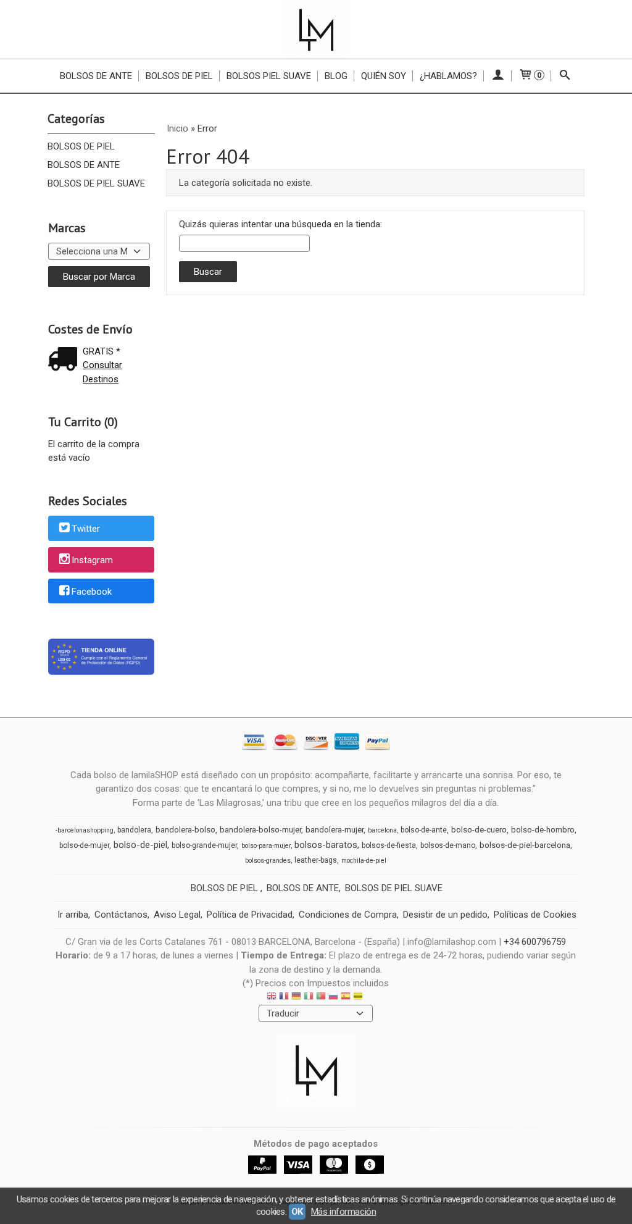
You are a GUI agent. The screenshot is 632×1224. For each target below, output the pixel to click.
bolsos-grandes (268, 861)
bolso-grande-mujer (204, 845)
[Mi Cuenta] (498, 76)
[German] (296, 997)
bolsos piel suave (269, 76)
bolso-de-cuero (479, 829)
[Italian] (309, 997)
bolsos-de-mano (447, 845)
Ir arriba (72, 914)
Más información (343, 1211)
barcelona (382, 830)
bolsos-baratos (325, 844)
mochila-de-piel (363, 861)
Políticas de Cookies (535, 914)
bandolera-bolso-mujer (260, 829)
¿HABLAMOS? (448, 76)
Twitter (86, 529)
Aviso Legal (177, 914)
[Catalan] (359, 997)
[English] (271, 997)
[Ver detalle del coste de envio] (65, 360)
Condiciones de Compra (348, 914)
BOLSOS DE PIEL (81, 146)
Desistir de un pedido (445, 914)
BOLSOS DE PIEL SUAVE (96, 183)
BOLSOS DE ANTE (84, 164)
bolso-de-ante (424, 830)
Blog (336, 76)
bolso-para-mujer (266, 846)
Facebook (92, 591)
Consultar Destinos (102, 372)
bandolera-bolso (185, 829)
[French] (284, 997)
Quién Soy (383, 76)
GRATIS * (101, 351)
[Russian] (333, 997)
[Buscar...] (565, 76)
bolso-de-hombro (543, 829)
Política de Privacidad (250, 914)
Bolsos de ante (96, 76)
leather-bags (315, 860)
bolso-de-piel (140, 844)
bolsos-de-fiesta (389, 845)
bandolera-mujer (335, 829)
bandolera (134, 830)
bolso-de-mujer (84, 845)
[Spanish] (346, 997)
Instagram (92, 560)
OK (297, 1211)
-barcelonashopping (85, 830)
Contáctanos (121, 914)
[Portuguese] (321, 997)
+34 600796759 (535, 941)
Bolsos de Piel (179, 76)
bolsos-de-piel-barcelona (525, 845)
